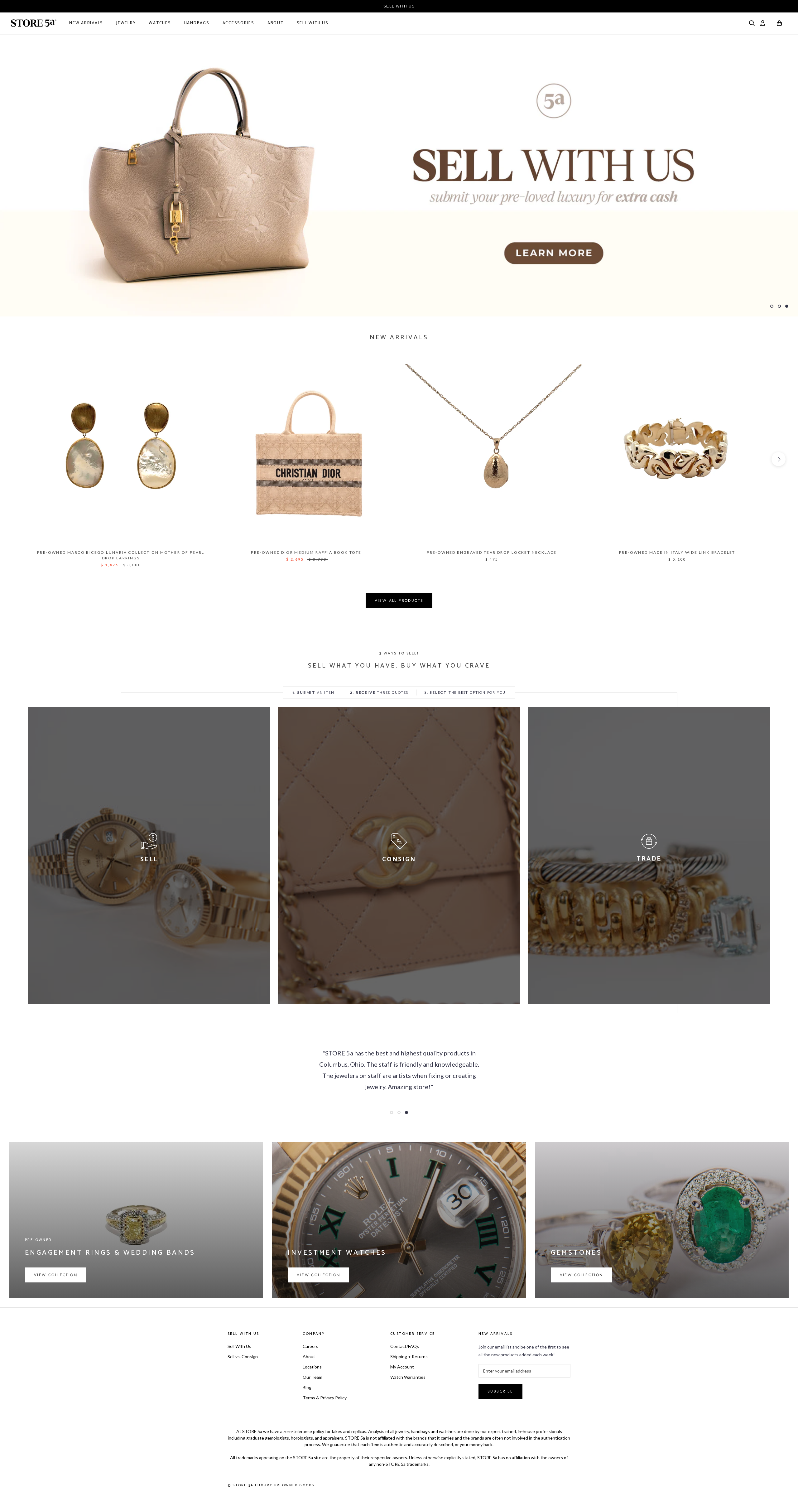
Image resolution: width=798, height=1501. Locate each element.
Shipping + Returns (409, 1356)
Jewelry (126, 23)
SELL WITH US (399, 6)
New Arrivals (86, 23)
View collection (318, 1275)
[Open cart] (779, 24)
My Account (402, 1366)
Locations (312, 1366)
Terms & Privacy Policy (325, 1397)
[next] (779, 459)
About (275, 23)
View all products (399, 600)
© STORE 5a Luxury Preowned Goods (271, 1485)
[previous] (19, 459)
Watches (160, 23)
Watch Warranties (407, 1377)
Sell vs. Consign (243, 1356)
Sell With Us (313, 23)
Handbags (196, 23)
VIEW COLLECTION (55, 1275)
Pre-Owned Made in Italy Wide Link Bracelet (677, 552)
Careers (310, 1346)
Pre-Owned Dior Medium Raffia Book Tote (306, 552)
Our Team (312, 1377)
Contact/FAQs (404, 1346)
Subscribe (500, 1391)
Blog (307, 1387)
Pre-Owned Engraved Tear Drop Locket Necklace (492, 552)
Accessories (238, 23)
